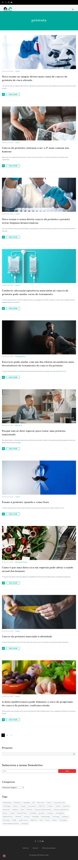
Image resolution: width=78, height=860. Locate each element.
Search (74, 754)
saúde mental (23, 820)
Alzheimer (17, 802)
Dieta (22, 809)
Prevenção (6, 820)
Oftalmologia (45, 816)
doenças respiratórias (61, 809)
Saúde (14, 820)
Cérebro (58, 806)
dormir (5, 813)
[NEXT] (11, 735)
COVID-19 (41, 806)
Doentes (29, 809)
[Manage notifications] (4, 855)
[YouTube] (11, 2)
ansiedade (26, 802)
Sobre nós (26, 848)
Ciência (15, 806)
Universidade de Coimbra (11, 823)
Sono (41, 820)
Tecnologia (63, 820)
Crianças (50, 806)
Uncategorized (20, 356)
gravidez (41, 813)
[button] (3, 94)
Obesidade (35, 816)
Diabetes (15, 809)
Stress (47, 820)
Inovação (50, 813)
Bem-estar (18, 425)
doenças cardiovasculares (43, 809)
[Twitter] (5, 2)
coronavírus (32, 806)
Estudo (12, 813)
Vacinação (24, 823)
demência (66, 806)
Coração (23, 806)
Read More (13, 94)
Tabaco (54, 820)
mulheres (18, 816)
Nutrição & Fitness (21, 562)
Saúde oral (33, 820)
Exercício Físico (22, 813)
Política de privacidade (48, 848)
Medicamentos (8, 816)
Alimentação (7, 802)
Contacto (35, 848)
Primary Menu (72, 9)
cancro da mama (59, 802)
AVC (33, 802)
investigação (60, 813)
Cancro (17, 71)
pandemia (65, 816)
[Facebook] (3, 2)
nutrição (26, 816)
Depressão (6, 809)
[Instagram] (8, 2)
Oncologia (56, 816)
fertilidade (32, 813)
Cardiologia (6, 806)
